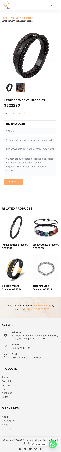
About (5, 416)
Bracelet (20, 113)
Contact (6, 428)
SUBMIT (13, 181)
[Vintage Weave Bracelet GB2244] (15, 267)
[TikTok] (41, 449)
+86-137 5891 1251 (38, 309)
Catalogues (8, 420)
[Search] (52, 5)
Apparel (6, 377)
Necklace (7, 392)
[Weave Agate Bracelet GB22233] (46, 226)
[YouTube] (20, 449)
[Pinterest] (35, 449)
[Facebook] (25, 449)
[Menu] (58, 5)
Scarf (5, 396)
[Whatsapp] (53, 444)
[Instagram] (30, 449)
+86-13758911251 (21, 347)
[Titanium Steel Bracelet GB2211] (46, 267)
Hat (4, 389)
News (5, 424)
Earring (6, 385)
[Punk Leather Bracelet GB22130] (15, 226)
